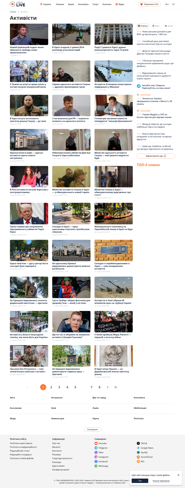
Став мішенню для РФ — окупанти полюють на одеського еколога (70, 119)
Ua (166, 4)
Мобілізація (140, 408)
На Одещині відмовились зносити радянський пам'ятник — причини (28, 301)
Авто (12, 397)
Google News (147, 448)
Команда (56, 462)
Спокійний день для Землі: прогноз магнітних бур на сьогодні (154, 42)
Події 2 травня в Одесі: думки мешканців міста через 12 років (111, 48)
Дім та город (99, 397)
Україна (47, 4)
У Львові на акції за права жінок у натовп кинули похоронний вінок (28, 85)
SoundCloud (147, 457)
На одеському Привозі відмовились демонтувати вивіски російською (71, 266)
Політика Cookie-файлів (21, 458)
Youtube (103, 443)
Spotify (144, 452)
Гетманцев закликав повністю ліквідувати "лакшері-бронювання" (114, 119)
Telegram (103, 448)
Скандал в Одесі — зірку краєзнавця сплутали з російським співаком (70, 229)
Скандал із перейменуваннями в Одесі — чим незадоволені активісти (112, 266)
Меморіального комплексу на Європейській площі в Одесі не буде (114, 228)
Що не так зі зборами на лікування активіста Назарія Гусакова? (70, 336)
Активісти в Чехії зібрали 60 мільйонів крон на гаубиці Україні (113, 301)
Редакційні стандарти (21, 454)
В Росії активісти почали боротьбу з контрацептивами (29, 191)
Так (140, 480)
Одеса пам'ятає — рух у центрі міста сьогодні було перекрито (29, 264)
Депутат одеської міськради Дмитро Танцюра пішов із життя (154, 52)
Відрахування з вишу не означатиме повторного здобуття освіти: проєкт (154, 76)
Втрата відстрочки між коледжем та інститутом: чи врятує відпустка (154, 136)
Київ (53, 408)
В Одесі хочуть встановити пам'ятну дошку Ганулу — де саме (28, 119)
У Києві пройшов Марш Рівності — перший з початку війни (113, 336)
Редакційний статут (20, 450)
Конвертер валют (60, 469)
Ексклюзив (16, 408)
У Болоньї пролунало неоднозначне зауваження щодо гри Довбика (155, 63)
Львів (95, 408)
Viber (101, 452)
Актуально (57, 397)
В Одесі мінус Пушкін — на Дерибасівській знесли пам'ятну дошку (112, 372)
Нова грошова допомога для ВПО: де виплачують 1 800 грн (154, 33)
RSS (142, 461)
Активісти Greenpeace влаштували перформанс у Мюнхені (113, 85)
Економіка (83, 4)
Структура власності (62, 458)
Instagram (103, 457)
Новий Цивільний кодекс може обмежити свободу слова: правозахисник (27, 50)
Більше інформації (161, 481)
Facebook (103, 461)
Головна (13, 12)
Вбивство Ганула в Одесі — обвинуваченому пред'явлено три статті (113, 192)
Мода (13, 418)
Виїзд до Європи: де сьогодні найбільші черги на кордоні (154, 125)
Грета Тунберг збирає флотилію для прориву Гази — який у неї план (71, 301)
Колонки (107, 4)
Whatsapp (103, 466)
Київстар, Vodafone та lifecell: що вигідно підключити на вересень (155, 147)
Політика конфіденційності (23, 447)
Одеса (95, 418)
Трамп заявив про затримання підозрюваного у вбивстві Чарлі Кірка (27, 229)
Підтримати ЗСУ (151, 4)
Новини (60, 4)
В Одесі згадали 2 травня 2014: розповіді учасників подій (68, 48)
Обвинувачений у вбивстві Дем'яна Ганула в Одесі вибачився (71, 154)
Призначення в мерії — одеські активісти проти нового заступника (26, 155)
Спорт (95, 4)
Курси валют (58, 465)
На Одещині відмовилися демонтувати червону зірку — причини (68, 372)
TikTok (144, 443)
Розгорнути (92, 429)
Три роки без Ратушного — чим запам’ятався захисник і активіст (27, 370)
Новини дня (57, 418)
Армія (71, 4)
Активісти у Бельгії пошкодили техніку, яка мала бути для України (29, 336)
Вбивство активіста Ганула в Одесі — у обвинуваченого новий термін (70, 191)
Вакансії (56, 447)
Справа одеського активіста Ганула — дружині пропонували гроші (71, 85)
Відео (121, 4)
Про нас (56, 443)
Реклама (56, 454)
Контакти (57, 450)
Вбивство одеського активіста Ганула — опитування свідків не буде (112, 155)
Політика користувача (21, 443)
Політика (139, 418)
